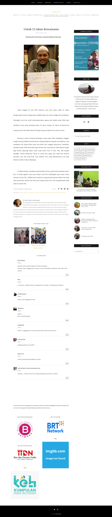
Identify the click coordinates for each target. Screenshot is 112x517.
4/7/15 (19, 342)
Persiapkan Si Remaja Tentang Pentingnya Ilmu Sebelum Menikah (86, 190)
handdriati (21, 325)
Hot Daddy (30, 192)
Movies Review (78, 155)
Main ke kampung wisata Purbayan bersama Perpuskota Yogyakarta (89, 220)
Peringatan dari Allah (87, 236)
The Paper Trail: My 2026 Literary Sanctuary (88, 228)
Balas (67, 275)
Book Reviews (87, 155)
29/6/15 (19, 263)
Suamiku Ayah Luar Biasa (58, 192)
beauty (83, 152)
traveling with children (80, 158)
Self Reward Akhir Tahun (88, 213)
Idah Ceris (21, 354)
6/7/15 (19, 370)
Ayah (21, 192)
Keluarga (48, 192)
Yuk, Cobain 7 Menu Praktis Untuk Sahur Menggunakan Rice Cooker (88, 205)
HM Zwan (21, 308)
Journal (36, 192)
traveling (77, 152)
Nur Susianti (21, 260)
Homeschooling (90, 149)
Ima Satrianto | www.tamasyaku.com (29, 368)
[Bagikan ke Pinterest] (64, 189)
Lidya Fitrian (21, 339)
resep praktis (90, 152)
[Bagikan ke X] (61, 189)
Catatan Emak (56, 12)
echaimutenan (22, 294)
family (25, 192)
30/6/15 (19, 296)
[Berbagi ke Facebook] (58, 189)
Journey (41, 192)
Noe (19, 279)
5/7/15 (19, 356)
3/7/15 (19, 327)
